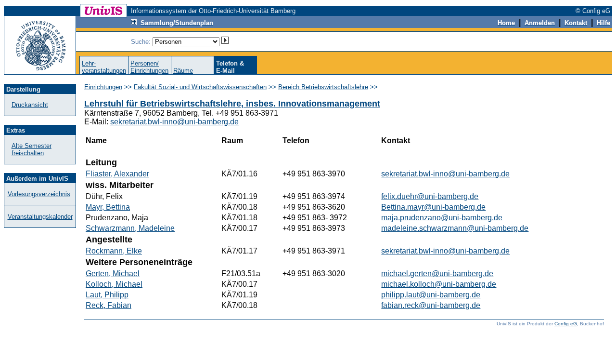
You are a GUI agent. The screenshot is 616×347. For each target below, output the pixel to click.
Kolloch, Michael (114, 284)
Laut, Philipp (107, 295)
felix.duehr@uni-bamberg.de (429, 196)
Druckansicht (30, 104)
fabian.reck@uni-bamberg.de (430, 305)
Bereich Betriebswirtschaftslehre (323, 87)
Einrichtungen (103, 87)
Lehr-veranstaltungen (104, 67)
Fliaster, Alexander (117, 174)
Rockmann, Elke (114, 251)
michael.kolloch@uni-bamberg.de (438, 284)
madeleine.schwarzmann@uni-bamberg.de (454, 228)
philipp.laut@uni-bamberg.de (430, 295)
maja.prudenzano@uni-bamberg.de (441, 218)
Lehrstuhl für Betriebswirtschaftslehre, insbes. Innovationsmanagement (232, 103)
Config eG (565, 323)
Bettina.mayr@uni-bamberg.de (433, 207)
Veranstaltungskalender (40, 216)
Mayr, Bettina (108, 207)
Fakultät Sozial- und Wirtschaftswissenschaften (200, 87)
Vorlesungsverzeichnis (39, 194)
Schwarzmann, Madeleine (130, 228)
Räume (183, 70)
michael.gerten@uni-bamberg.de (437, 273)
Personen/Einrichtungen (149, 67)
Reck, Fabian (108, 305)
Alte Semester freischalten (31, 149)
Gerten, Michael (113, 273)
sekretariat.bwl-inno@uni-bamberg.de (174, 122)
